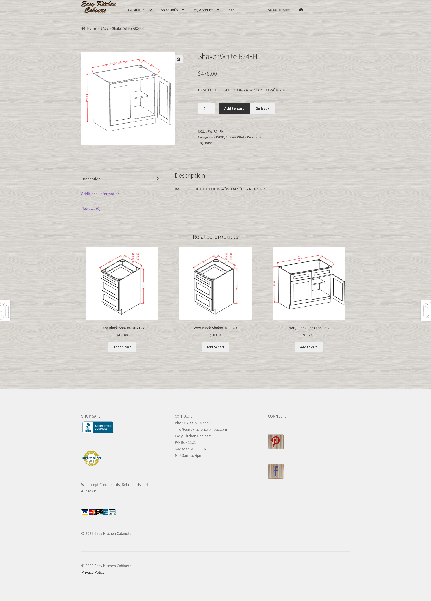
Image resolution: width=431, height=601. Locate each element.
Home (92, 28)
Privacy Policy (92, 572)
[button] (179, 59)
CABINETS (136, 9)
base (208, 143)
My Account (203, 9)
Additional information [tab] (100, 193)
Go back (262, 108)
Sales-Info (169, 9)
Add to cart (234, 108)
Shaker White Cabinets (243, 137)
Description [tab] (90, 178)
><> (231, 9)
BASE (104, 28)
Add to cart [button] (122, 347)
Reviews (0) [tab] (91, 208)
